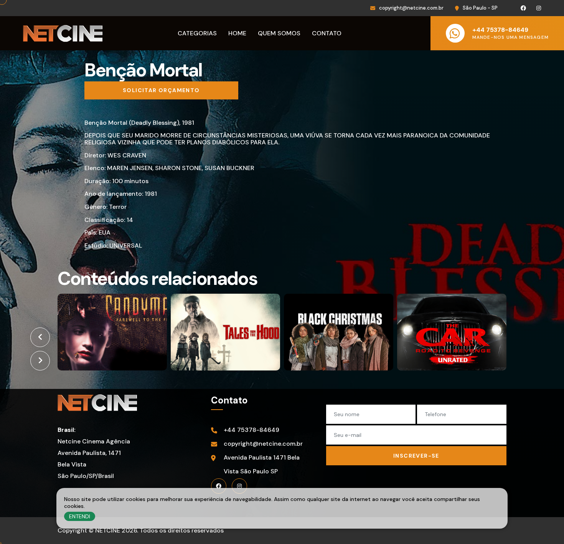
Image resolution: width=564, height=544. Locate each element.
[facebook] (218, 486)
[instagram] (239, 486)
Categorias (197, 33)
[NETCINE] (97, 402)
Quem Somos (279, 33)
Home (237, 33)
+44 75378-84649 (251, 430)
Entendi (79, 516)
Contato (326, 33)
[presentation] (40, 337)
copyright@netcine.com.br (411, 8)
